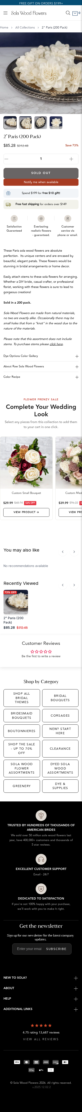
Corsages (60, 715)
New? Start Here (60, 731)
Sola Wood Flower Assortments (22, 768)
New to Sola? (15, 977)
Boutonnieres (22, 731)
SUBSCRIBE (56, 949)
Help (7, 998)
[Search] (68, 13)
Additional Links (17, 1009)
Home (4, 27)
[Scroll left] (62, 551)
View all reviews (41, 1039)
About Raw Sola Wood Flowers (23, 366)
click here (56, 344)
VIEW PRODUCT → (26, 512)
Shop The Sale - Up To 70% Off (21, 748)
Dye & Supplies (60, 786)
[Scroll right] (74, 551)
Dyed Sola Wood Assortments (60, 768)
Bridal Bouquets (60, 698)
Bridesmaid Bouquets (22, 715)
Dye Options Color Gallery (20, 356)
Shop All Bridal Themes (21, 697)
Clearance (60, 748)
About (8, 988)
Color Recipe (11, 377)
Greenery (22, 786)
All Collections (25, 27)
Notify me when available (41, 182)
